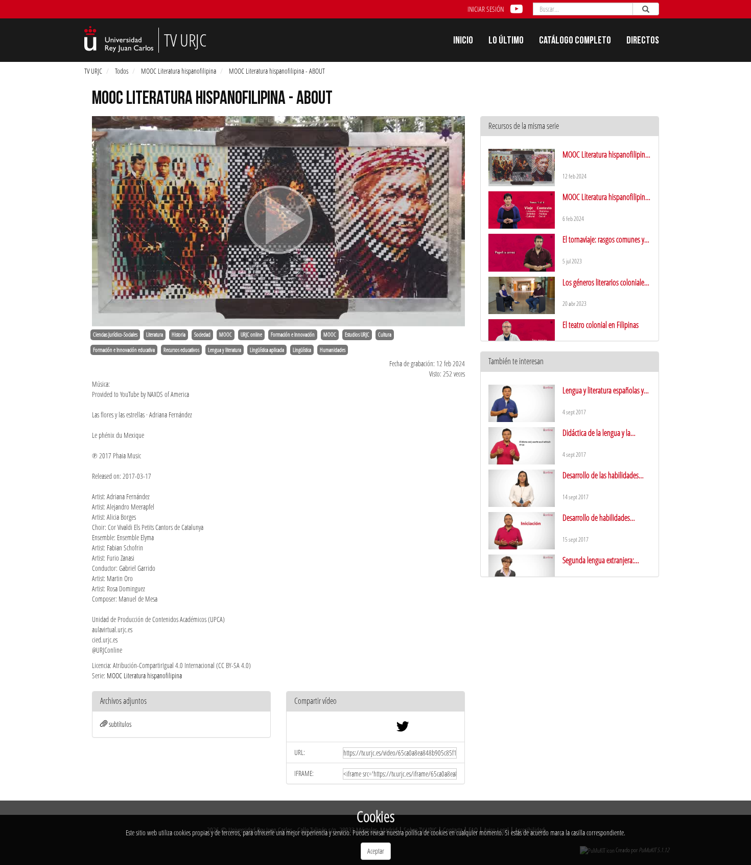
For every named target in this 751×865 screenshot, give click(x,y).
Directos (642, 41)
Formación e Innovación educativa (124, 349)
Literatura (154, 334)
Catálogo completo (575, 41)
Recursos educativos (181, 349)
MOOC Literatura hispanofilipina (178, 71)
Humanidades (332, 349)
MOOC (225, 334)
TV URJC (93, 71)
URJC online (251, 334)
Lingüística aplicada (267, 349)
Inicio (463, 41)
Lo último (506, 41)
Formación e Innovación (293, 334)
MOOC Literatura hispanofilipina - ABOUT (277, 71)
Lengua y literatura (224, 349)
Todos (121, 71)
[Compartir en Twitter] (402, 729)
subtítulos (120, 724)
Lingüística (302, 349)
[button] (375, 702)
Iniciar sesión (485, 9)
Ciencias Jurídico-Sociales (115, 334)
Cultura (384, 334)
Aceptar (375, 851)
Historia (178, 334)
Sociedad (202, 334)
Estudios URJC (357, 334)
